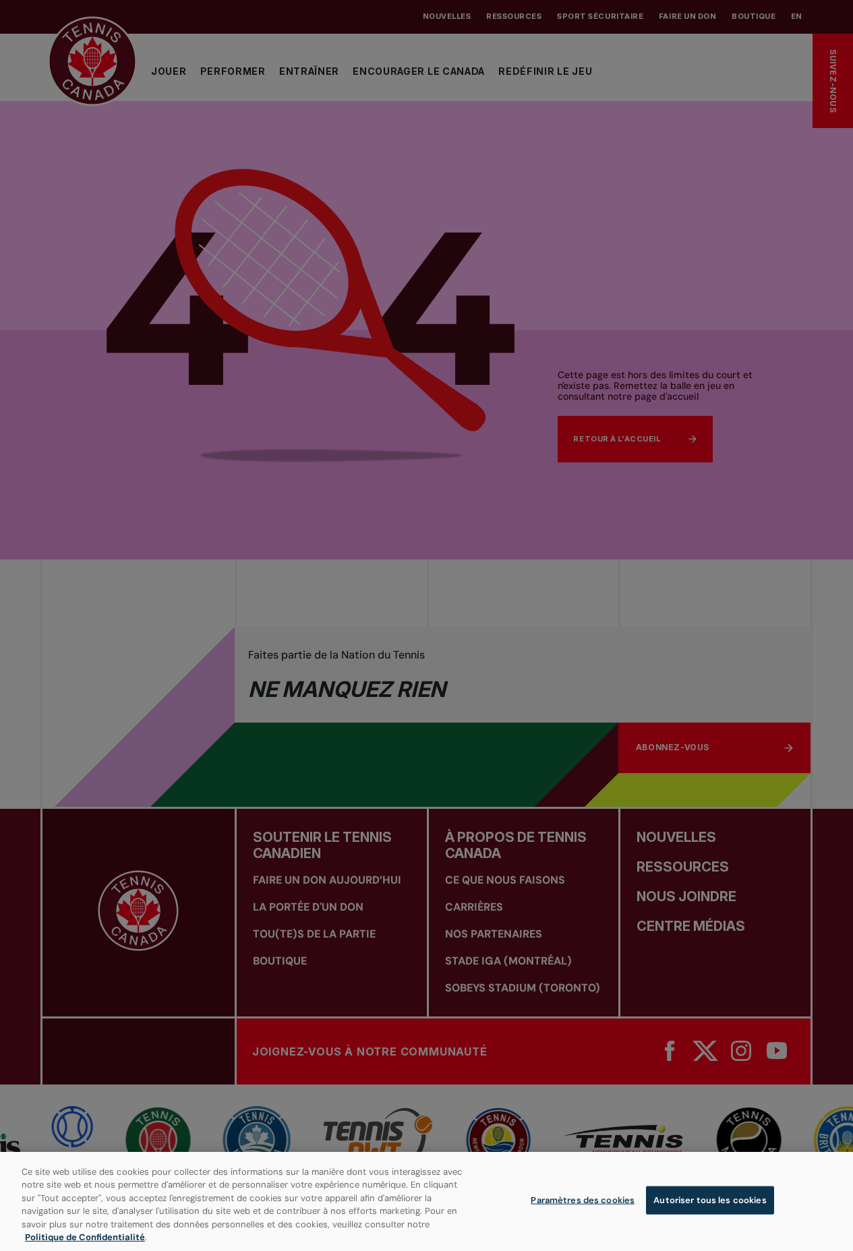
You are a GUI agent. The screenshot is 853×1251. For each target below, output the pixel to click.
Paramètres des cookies (583, 1200)
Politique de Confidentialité (85, 1237)
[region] (426, 1201)
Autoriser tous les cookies (709, 1200)
